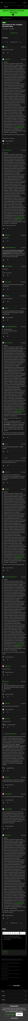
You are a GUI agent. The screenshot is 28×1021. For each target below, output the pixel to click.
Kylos (6, 47)
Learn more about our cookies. (16, 1011)
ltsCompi (7, 489)
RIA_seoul (7, 472)
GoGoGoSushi (8, 150)
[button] (2, 3)
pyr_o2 (6, 444)
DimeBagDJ (7, 235)
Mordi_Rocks (8, 835)
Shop (3, 991)
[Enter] (2, 6)
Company (4, 1003)
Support (3, 999)
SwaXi (6, 458)
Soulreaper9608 (8, 266)
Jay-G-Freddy (8, 281)
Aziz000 (6, 308)
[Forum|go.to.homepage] (10, 3)
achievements (18, 127)
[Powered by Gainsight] (14, 986)
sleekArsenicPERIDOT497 (11, 733)
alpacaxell (7, 718)
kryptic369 (7, 703)
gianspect (7, 777)
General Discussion (6, 18)
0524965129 (8, 666)
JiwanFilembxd (8, 809)
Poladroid (7, 295)
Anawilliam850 (8, 794)
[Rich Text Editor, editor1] (14, 942)
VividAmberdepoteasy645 (11, 326)
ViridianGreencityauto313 (11, 577)
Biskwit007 (7, 59)
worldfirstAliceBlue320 (10, 247)
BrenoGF (7, 681)
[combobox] (14, 6)
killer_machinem (8, 342)
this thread (19, 126)
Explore (3, 995)
